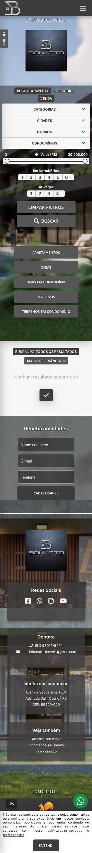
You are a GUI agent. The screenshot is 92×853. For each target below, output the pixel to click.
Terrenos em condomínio (46, 311)
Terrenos (46, 296)
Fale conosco (46, 751)
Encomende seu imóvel (46, 745)
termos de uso (13, 835)
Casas (46, 267)
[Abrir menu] (83, 8)
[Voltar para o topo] (11, 804)
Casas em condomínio (46, 282)
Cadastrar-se (46, 493)
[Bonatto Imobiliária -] (46, 51)
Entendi (46, 845)
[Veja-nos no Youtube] (63, 601)
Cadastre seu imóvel (46, 739)
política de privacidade (64, 830)
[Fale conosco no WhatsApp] (39, 601)
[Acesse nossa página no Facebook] (28, 601)
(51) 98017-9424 (48, 20)
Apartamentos (46, 252)
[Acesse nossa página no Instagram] (51, 601)
